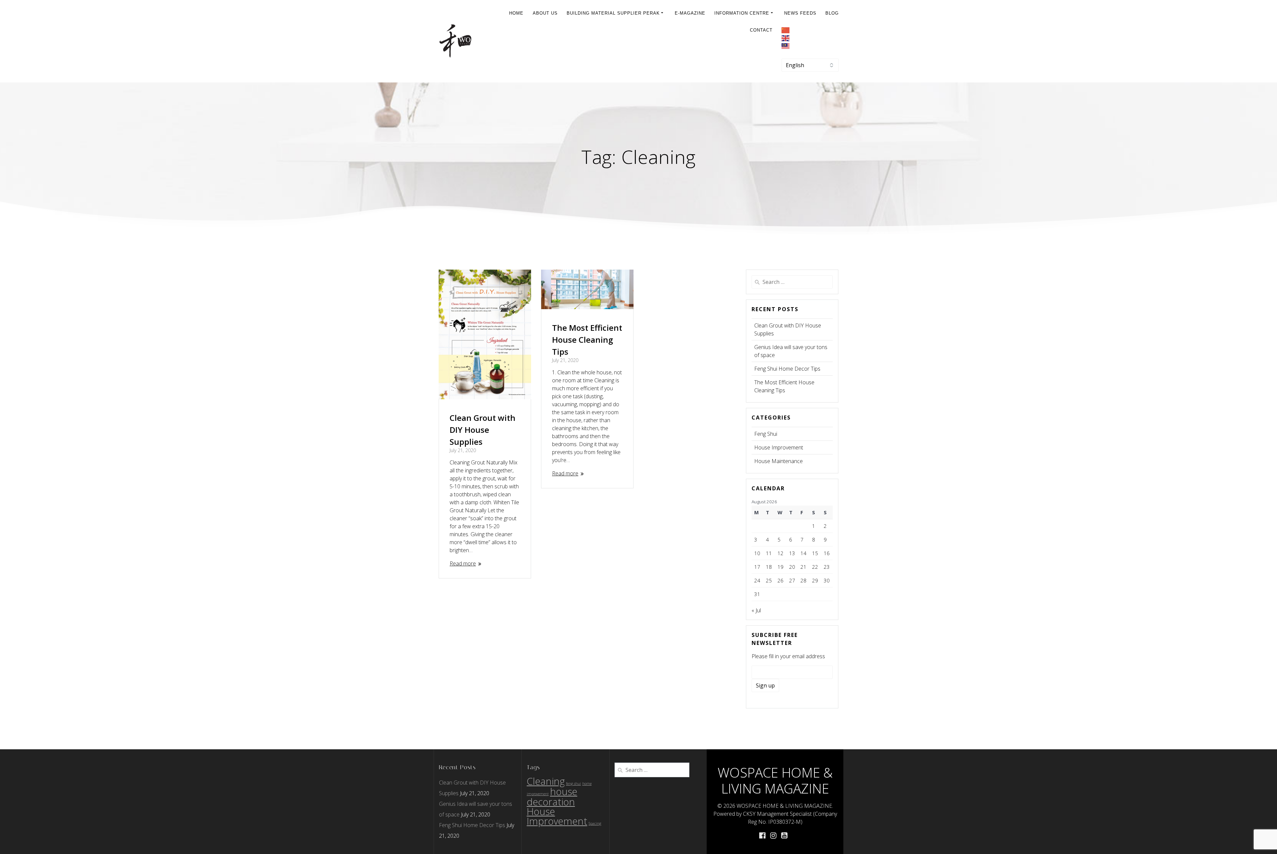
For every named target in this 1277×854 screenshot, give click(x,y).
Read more (463, 563)
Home (516, 13)
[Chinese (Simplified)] (810, 31)
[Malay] (810, 47)
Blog (832, 13)
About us (545, 13)
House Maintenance (778, 461)
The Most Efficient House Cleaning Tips (587, 339)
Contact (761, 30)
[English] (810, 39)
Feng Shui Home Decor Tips (787, 368)
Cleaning (546, 781)
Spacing (595, 823)
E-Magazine (690, 13)
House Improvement (778, 447)
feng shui (573, 783)
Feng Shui (765, 433)
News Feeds (800, 13)
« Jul (756, 610)
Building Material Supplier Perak (613, 13)
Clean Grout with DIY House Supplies (482, 429)
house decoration (552, 796)
